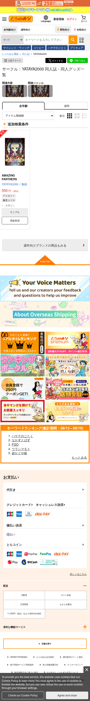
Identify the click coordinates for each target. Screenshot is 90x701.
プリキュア (76, 47)
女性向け (81, 29)
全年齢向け (10, 29)
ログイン (72, 19)
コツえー (38, 47)
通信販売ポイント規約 (73, 657)
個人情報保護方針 (50, 664)
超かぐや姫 (19, 453)
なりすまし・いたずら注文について (62, 672)
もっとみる (79, 457)
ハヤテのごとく (57, 47)
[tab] (67, 106)
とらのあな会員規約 (45, 657)
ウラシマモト (21, 449)
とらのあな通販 (10, 54)
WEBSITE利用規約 (18, 657)
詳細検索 (81, 39)
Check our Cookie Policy (23, 695)
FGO (15, 444)
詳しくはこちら (78, 574)
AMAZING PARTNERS (9, 177)
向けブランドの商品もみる (45, 245)
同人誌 (25, 54)
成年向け (25, 29)
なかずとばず (21, 440)
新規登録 (59, 19)
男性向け (64, 29)
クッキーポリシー (75, 664)
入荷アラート (14, 60)
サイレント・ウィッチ (16, 47)
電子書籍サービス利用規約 (22, 664)
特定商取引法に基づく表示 (26, 672)
